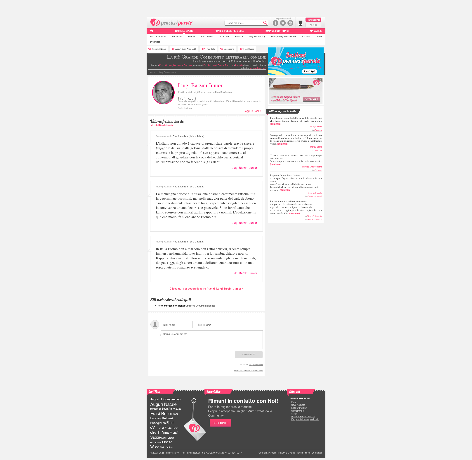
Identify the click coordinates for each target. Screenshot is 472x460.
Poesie (191, 36)
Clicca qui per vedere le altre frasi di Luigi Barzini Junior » (207, 288)
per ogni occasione (283, 36)
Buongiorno (229, 48)
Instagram (290, 23)
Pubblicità (263, 452)
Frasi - (172, 22)
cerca (258, 23)
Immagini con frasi (277, 31)
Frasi (158, 36)
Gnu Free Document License (200, 305)
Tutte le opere (184, 31)
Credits (272, 452)
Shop (294, 413)
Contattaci (317, 452)
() (296, 120)
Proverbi (305, 36)
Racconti (239, 36)
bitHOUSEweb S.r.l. (212, 452)
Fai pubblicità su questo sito (305, 419)
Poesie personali (314, 196)
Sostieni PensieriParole (296, 61)
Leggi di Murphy (257, 36)
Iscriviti (221, 423)
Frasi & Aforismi (223, 92)
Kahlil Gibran (167, 437)
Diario (319, 36)
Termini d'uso (303, 452)
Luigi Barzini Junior (244, 167)
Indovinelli (177, 36)
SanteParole (297, 410)
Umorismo (223, 36)
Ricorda (207, 324)
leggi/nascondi (255, 364)
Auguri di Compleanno (165, 399)
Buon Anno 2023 (171, 408)
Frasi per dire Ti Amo (164, 430)
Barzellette (178, 65)
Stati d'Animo (166, 447)
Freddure (188, 65)
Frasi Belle (210, 48)
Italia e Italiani (196, 136)
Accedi (313, 24)
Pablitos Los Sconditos (312, 166)
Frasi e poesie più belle (229, 31)
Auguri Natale (163, 404)
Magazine (316, 31)
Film (206, 36)
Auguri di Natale (159, 48)
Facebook (275, 23)
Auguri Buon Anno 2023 (185, 48)
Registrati (314, 19)
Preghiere (155, 41)
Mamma (318, 150)
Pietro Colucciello (314, 192)
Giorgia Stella (316, 126)
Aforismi (168, 65)
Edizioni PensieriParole (303, 416)
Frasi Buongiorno (161, 420)
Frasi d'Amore (162, 425)
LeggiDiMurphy (299, 407)
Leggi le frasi (251, 111)
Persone (318, 130)
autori (239, 61)
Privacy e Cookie (286, 452)
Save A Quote (298, 404)
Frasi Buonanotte (164, 416)
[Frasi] (151, 32)
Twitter (283, 23)
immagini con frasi (258, 67)
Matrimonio (156, 442)
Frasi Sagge (248, 48)
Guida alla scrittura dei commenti (248, 370)
